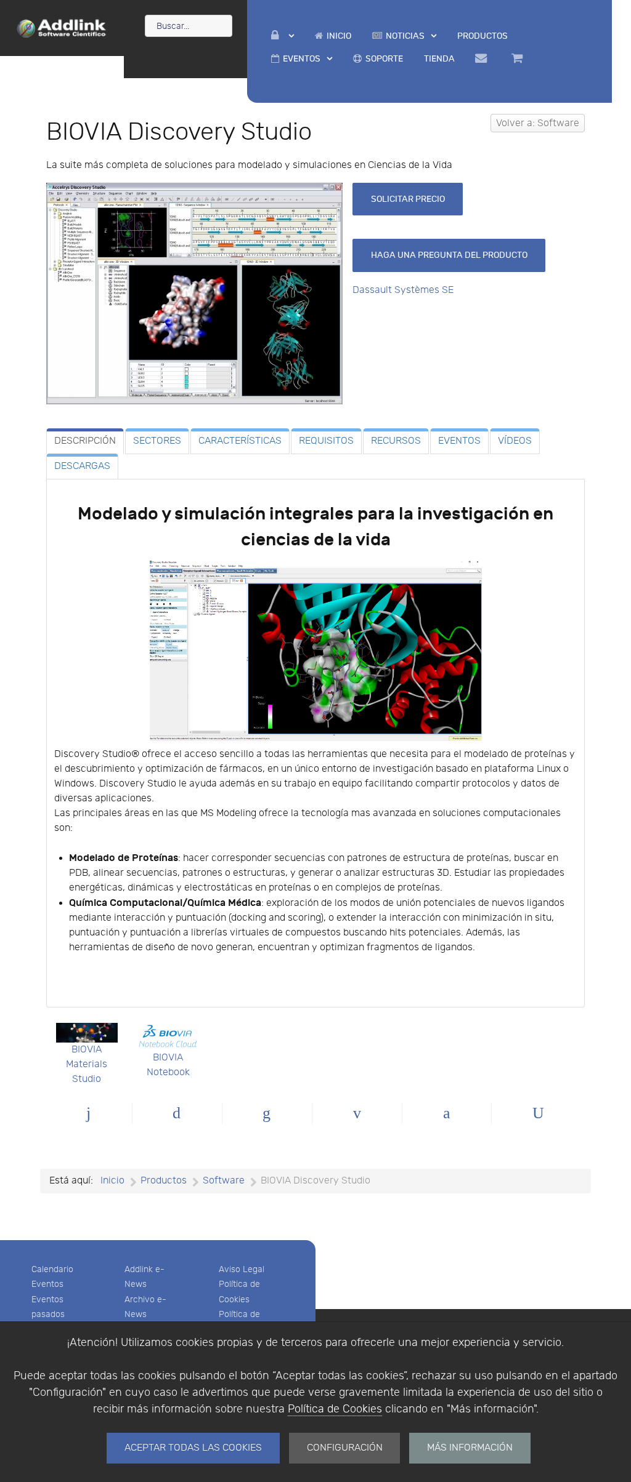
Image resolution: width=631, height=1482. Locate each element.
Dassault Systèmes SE (403, 290)
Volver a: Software (537, 123)
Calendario (52, 1269)
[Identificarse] (282, 36)
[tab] (85, 441)
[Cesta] (518, 58)
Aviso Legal (241, 1269)
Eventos (47, 1284)
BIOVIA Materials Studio (86, 1064)
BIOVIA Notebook (168, 1065)
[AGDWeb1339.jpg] (194, 293)
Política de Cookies (335, 1409)
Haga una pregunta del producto (449, 255)
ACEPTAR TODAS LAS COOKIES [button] (193, 1448)
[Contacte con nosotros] (483, 58)
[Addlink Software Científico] (62, 27)
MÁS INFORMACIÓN (470, 1448)
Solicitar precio (408, 199)
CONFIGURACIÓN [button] (345, 1448)
